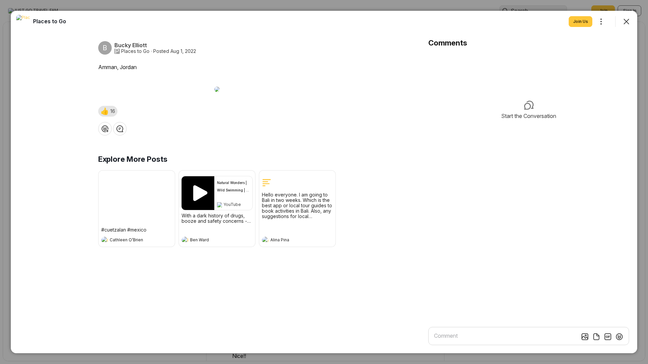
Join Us (580, 21)
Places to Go (135, 51)
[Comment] (120, 128)
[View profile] (104, 240)
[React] (105, 128)
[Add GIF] (607, 336)
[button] (107, 111)
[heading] (130, 240)
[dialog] (324, 182)
